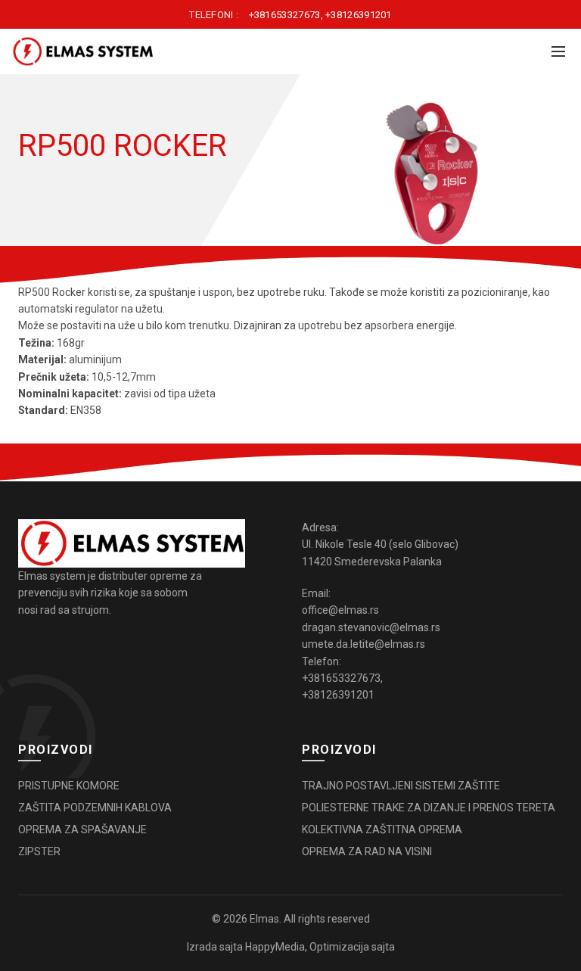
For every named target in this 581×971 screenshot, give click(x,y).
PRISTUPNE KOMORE (69, 786)
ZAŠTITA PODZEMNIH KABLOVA (95, 807)
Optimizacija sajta (352, 947)
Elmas (264, 919)
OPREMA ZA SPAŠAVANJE (82, 829)
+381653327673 (285, 14)
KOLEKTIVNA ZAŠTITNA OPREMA (382, 829)
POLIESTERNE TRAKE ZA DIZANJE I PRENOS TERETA (428, 807)
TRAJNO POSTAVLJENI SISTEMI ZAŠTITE (401, 786)
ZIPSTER (39, 851)
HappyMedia (275, 947)
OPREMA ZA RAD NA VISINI (367, 851)
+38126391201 (358, 14)
